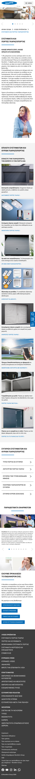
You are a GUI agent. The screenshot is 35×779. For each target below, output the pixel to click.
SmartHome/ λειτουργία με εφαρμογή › (15, 368)
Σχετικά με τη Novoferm (12, 710)
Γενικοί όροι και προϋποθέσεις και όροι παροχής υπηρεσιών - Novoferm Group (15, 761)
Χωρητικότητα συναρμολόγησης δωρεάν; (15, 724)
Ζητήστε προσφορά (9, 611)
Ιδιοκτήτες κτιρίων (9, 699)
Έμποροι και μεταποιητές (12, 685)
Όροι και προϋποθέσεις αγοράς (11, 744)
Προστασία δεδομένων (8, 736)
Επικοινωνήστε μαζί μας (11, 605)
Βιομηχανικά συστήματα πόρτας (15, 644)
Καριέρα (5, 720)
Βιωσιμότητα (7, 717)
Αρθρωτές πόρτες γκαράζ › (10, 334)
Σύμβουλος (6, 653)
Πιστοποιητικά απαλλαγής (9, 749)
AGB (3, 758)
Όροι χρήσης (5, 738)
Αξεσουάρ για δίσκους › (9, 299)
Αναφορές (6, 665)
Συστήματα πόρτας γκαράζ (13, 638)
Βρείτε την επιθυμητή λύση (13, 668)
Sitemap (4, 765)
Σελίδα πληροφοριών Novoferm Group (13, 755)
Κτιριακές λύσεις (8, 661)
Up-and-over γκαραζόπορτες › (12, 264)
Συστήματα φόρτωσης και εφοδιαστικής (12, 648)
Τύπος (4, 714)
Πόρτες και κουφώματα (11, 641)
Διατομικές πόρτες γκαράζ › (11, 195)
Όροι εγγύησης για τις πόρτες (10, 741)
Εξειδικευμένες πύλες (11, 688)
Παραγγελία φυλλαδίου (10, 616)
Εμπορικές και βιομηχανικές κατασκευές (13, 677)
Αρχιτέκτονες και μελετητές (13, 682)
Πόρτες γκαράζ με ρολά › (10, 403)
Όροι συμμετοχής (7, 747)
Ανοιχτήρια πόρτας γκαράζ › (11, 230)
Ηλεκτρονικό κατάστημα (9, 752)
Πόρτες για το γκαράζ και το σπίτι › (13, 436)
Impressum (5, 733)
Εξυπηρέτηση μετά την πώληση (15, 702)
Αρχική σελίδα (6, 29)
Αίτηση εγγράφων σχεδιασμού (13, 622)
